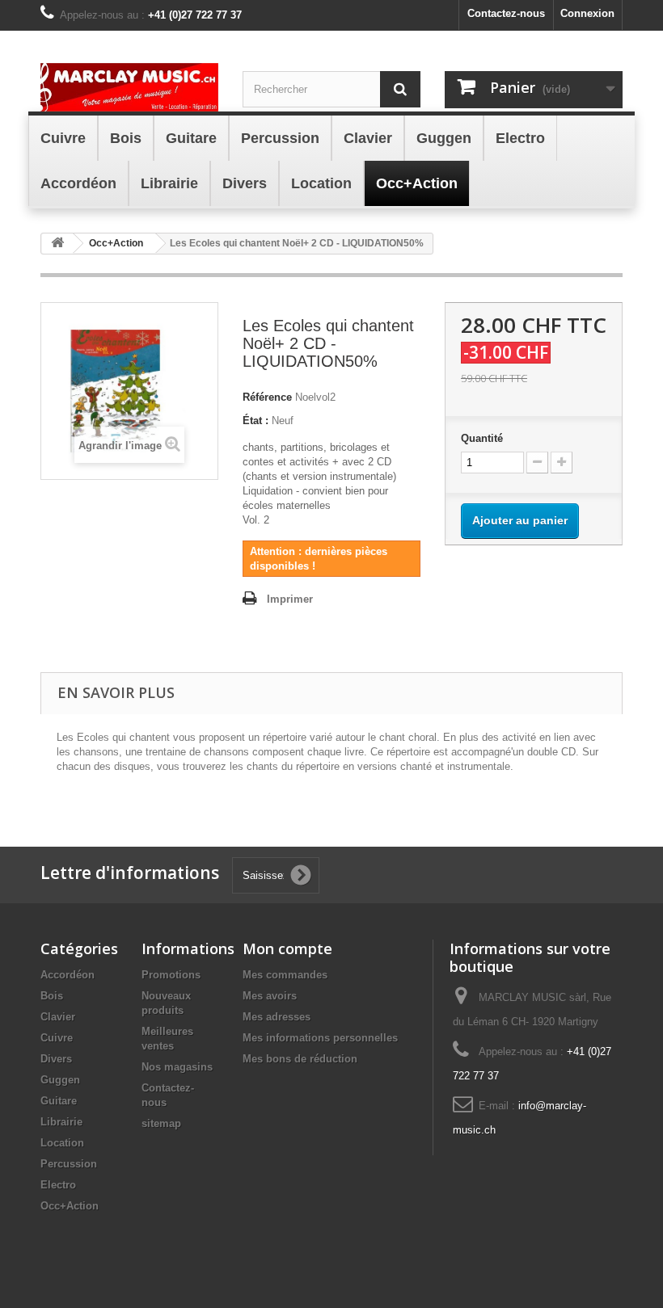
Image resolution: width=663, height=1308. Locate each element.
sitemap (161, 1123)
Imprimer (290, 599)
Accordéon (67, 975)
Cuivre (56, 1038)
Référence (267, 397)
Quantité (482, 438)
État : (255, 420)
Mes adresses (276, 1017)
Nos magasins (177, 1067)
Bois (51, 996)
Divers (56, 1059)
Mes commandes (285, 975)
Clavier (57, 1017)
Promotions (171, 975)
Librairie (61, 1122)
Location (62, 1143)
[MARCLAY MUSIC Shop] (129, 87)
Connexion (587, 13)
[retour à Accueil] (57, 243)
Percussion (68, 1164)
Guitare (58, 1101)
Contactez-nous (506, 13)
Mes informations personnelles (320, 1038)
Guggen (60, 1080)
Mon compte (287, 948)
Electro (58, 1185)
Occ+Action (69, 1206)
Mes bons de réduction (300, 1059)
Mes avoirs (270, 996)
